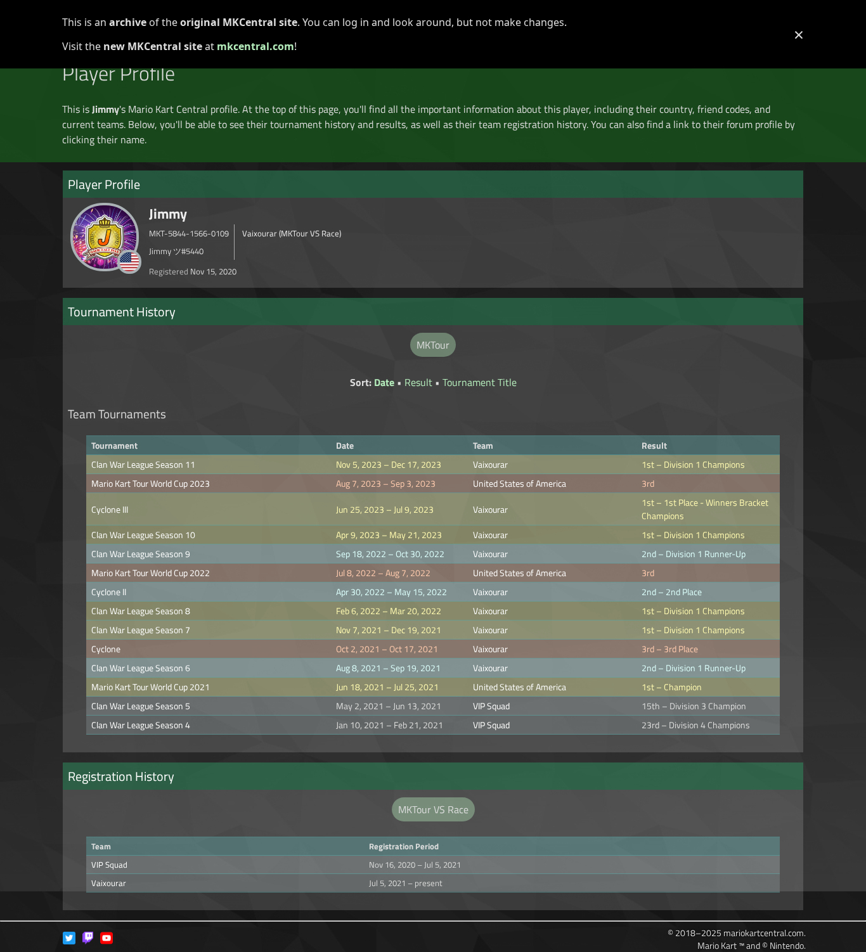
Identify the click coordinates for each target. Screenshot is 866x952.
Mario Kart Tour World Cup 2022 (150, 572)
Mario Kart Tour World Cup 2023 (150, 483)
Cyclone (105, 648)
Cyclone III (109, 509)
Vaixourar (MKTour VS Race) (291, 233)
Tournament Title (480, 382)
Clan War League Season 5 (140, 705)
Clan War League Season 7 (140, 629)
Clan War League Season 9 (140, 553)
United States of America (519, 483)
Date (384, 382)
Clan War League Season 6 (140, 667)
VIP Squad (491, 705)
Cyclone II (108, 591)
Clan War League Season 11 (143, 464)
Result (418, 382)
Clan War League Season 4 (140, 724)
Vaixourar (490, 464)
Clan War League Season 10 (143, 534)
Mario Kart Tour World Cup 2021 (150, 686)
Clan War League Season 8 (140, 610)
